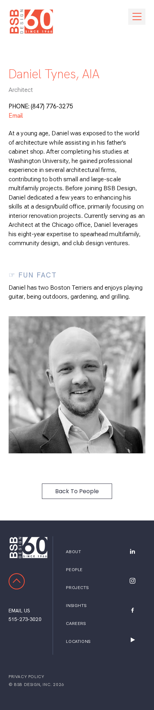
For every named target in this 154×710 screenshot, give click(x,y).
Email (16, 116)
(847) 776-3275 (52, 106)
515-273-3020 (25, 619)
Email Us (19, 610)
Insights (76, 605)
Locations (78, 641)
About (73, 551)
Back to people (77, 491)
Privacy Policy (26, 676)
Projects (77, 587)
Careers (76, 623)
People (74, 569)
